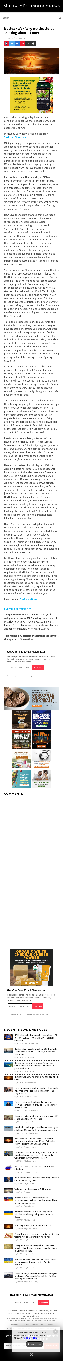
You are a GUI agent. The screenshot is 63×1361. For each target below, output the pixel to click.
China (50, 614)
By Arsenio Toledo (31, 1097)
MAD (29, 618)
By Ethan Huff (29, 1058)
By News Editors (30, 1083)
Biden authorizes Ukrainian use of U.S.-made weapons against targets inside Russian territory (35, 1262)
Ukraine (53, 625)
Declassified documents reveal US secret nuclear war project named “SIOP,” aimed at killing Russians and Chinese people (34, 1141)
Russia (7, 625)
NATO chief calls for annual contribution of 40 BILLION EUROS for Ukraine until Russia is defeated (35, 1038)
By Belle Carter (30, 1147)
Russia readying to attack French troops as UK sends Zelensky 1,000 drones (36, 1117)
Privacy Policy (30, 1338)
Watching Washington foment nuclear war (33, 1225)
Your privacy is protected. (16, 676)
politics (50, 621)
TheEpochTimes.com (15, 137)
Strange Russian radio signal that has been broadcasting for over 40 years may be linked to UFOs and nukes (35, 1248)
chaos (43, 614)
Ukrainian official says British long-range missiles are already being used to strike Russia (33, 1214)
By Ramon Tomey (31, 1282)
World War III (34, 628)
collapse (8, 618)
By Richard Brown (31, 1044)
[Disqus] (31, 834)
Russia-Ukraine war (22, 625)
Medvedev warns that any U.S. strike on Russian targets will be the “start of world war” (36, 1235)
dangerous (20, 618)
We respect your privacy (40, 1318)
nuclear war (20, 621)
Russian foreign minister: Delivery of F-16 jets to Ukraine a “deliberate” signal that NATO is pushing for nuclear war (35, 1276)
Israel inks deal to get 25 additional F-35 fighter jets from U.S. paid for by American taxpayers (36, 1128)
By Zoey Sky (29, 1254)
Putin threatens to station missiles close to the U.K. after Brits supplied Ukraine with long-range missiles (36, 1091)
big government (30, 614)
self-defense (41, 625)
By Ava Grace (29, 1072)
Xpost (45, 628)
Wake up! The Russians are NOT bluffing (33, 1189)
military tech (40, 618)
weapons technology (15, 628)
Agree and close (34, 1344)
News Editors (23, 38)
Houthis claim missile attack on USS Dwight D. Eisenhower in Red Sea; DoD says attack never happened (35, 1052)
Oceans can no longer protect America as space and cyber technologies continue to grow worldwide (34, 1066)
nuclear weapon (36, 621)
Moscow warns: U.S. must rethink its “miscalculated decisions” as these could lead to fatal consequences (35, 1200)
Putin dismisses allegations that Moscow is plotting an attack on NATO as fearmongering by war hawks (35, 1105)
